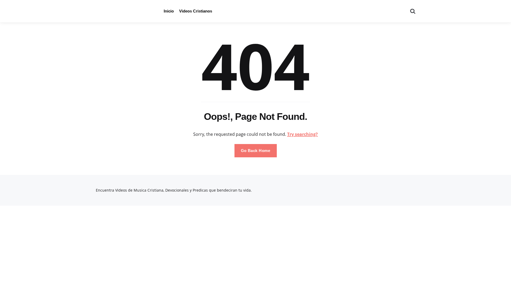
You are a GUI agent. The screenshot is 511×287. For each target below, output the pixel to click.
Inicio (169, 11)
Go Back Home (255, 150)
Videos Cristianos (195, 11)
